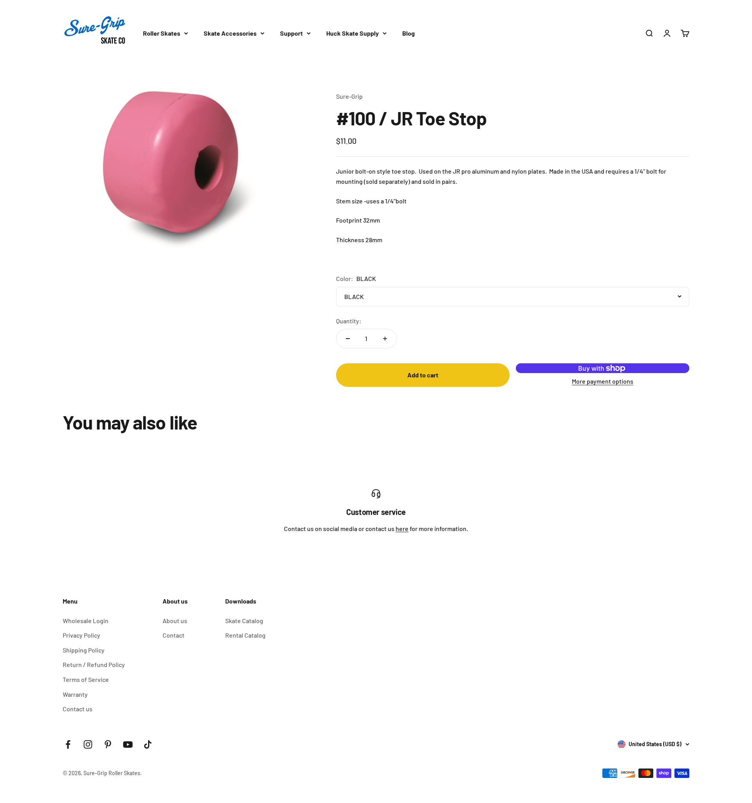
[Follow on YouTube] (128, 744)
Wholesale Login (85, 620)
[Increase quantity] (385, 338)
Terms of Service (86, 679)
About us (175, 620)
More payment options (602, 381)
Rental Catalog (245, 635)
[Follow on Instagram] (88, 744)
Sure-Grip (349, 96)
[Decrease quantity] (347, 338)
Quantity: (349, 320)
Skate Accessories (230, 33)
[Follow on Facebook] (68, 744)
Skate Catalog (244, 620)
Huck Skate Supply (352, 33)
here (402, 528)
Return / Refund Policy (94, 664)
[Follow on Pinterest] (108, 744)
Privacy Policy (81, 635)
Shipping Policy (84, 650)
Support (291, 33)
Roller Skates (161, 33)
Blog (408, 33)
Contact (173, 635)
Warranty (75, 694)
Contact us (77, 708)
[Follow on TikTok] (148, 744)
